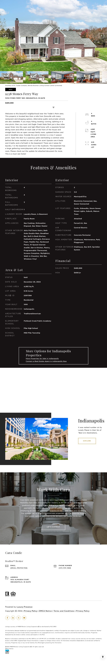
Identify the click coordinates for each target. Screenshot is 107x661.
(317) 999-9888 (65, 568)
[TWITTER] (19, 618)
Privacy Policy (30, 611)
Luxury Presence (24, 607)
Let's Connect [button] (53, 527)
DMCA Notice (45, 611)
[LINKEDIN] (13, 618)
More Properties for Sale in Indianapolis (42, 358)
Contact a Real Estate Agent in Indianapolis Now (46, 361)
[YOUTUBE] (24, 618)
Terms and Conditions (64, 611)
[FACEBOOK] (7, 618)
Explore (87, 441)
